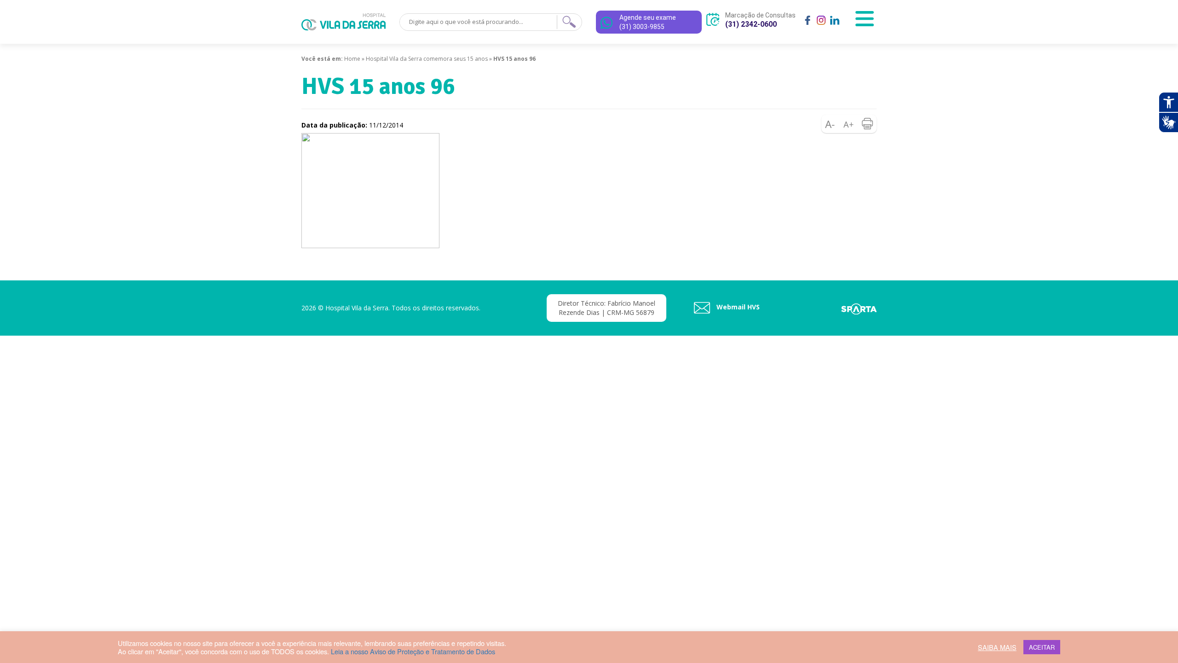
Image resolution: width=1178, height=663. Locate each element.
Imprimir (867, 124)
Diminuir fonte (830, 124)
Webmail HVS (737, 306)
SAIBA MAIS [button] (997, 647)
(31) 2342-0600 (751, 24)
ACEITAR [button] (1042, 647)
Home (352, 59)
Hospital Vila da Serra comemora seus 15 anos (427, 59)
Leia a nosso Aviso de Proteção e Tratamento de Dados (413, 651)
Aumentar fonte (849, 124)
